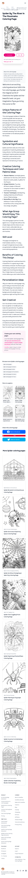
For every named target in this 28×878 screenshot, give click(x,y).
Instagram (3, 853)
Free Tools (4, 819)
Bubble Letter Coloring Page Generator (6, 834)
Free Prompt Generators (4, 822)
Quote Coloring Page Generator (6, 842)
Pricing (3, 816)
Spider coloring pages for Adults (9, 366)
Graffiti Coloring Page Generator (6, 830)
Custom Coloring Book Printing (6, 810)
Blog (16, 807)
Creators (17, 804)
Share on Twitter (15, 439)
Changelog (17, 812)
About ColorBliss (19, 797)
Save (15, 435)
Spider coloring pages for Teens (9, 376)
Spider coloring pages (12, 8)
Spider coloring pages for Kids (9, 369)
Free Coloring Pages (7, 8)
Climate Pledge (18, 819)
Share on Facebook (15, 432)
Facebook (3, 848)
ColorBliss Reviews (19, 800)
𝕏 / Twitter (4, 856)
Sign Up (17, 848)
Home (3, 8)
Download (9, 55)
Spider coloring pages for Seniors (9, 374)
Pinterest (3, 851)
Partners (17, 814)
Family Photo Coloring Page (6, 806)
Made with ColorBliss (20, 802)
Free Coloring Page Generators (5, 826)
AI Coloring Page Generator (5, 798)
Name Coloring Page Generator (6, 838)
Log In (16, 851)
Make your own (7, 61)
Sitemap (17, 809)
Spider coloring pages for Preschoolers (11, 371)
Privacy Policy (18, 824)
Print (19, 55)
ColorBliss (6, 347)
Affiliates (17, 817)
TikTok (2, 858)
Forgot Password (19, 853)
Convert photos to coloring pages (5, 802)
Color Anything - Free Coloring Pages (20, 860)
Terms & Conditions (20, 822)
